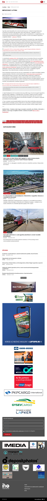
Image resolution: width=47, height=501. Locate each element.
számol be (14, 37)
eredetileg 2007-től (13, 58)
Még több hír (23, 277)
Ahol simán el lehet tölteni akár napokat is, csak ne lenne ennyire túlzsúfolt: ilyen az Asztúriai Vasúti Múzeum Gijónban (21, 158)
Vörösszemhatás (14, 155)
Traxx (27, 121)
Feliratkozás (7, 434)
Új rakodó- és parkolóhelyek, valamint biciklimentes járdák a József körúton (20, 253)
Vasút (8, 155)
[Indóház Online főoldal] (17, 1)
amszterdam (31, 121)
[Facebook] (42, 499)
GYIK (25, 490)
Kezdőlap (4, 7)
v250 (4, 122)
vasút (8, 121)
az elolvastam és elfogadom (20, 431)
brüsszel (37, 121)
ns (32, 122)
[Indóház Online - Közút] (9, 1)
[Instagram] (44, 499)
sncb (41, 121)
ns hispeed (39, 122)
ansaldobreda (9, 122)
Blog (5, 155)
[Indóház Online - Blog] (11, 1)
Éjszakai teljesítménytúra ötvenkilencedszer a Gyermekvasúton (17, 273)
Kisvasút (25, 155)
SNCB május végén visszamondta (34, 74)
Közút (9, 193)
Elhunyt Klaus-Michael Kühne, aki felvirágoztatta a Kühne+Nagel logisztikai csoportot (22, 263)
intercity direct (28, 122)
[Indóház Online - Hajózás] (15, 1)
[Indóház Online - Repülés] (7, 1)
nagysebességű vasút (20, 121)
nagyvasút (12, 121)
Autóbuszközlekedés (21, 193)
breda (35, 122)
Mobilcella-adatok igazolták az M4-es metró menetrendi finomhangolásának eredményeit (20, 268)
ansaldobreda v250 (17, 122)
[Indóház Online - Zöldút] (13, 1)
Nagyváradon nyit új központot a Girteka (11, 258)
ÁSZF (25, 484)
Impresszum (27, 488)
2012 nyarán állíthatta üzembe (36, 61)
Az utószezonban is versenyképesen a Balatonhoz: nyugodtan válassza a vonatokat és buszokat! (23, 196)
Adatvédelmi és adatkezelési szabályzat (34, 486)
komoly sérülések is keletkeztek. (9, 67)
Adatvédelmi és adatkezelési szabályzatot (15, 431)
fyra (23, 122)
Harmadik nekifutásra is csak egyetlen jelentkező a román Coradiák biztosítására (21, 235)
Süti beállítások (38, 499)
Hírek (9, 7)
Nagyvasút (21, 155)
